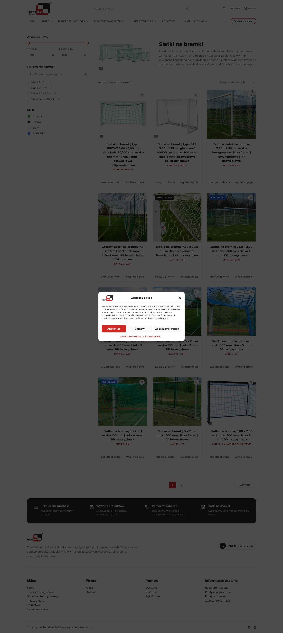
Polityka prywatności (151, 336)
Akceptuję (113, 328)
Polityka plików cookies (130, 336)
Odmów (139, 328)
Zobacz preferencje (167, 328)
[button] (179, 297)
